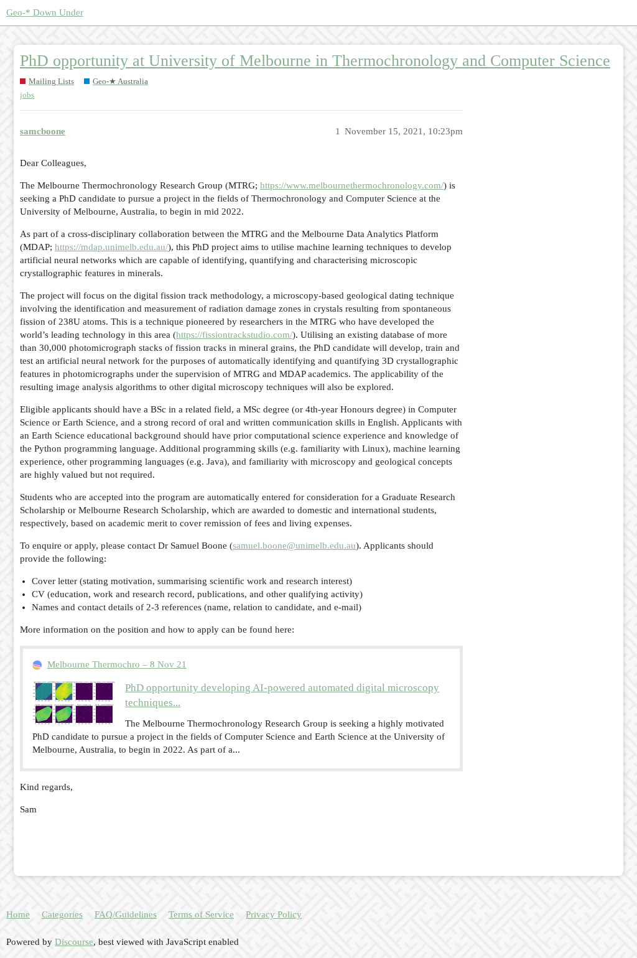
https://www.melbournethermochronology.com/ (352, 185)
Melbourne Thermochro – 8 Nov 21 (117, 664)
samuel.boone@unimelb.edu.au (294, 546)
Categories (62, 914)
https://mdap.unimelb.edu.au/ (111, 247)
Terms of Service (201, 914)
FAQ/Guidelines (126, 914)
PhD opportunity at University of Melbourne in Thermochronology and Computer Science (315, 61)
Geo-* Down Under (44, 12)
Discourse (74, 942)
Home (18, 914)
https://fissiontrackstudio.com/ (234, 335)
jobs (27, 95)
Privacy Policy (274, 914)
